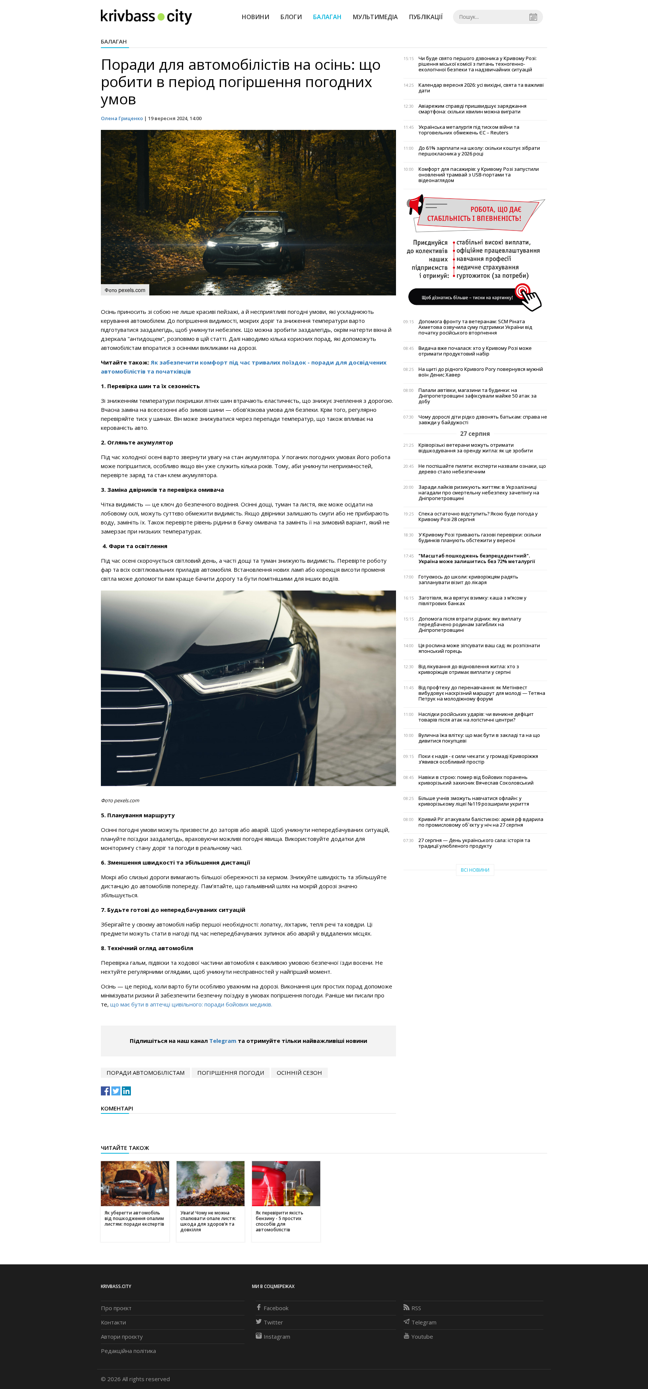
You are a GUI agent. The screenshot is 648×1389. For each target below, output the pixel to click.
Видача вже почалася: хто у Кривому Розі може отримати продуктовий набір (475, 351)
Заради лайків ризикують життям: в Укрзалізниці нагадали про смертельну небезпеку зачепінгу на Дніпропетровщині (478, 492)
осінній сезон (299, 1072)
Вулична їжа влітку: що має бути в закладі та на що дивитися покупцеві (479, 738)
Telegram (222, 1040)
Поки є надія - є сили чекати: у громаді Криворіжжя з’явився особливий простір (478, 759)
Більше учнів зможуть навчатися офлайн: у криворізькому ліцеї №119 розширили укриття (473, 801)
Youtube (422, 1336)
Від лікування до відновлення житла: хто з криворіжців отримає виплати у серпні (468, 669)
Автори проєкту (122, 1336)
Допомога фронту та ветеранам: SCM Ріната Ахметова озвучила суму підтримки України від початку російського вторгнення (475, 327)
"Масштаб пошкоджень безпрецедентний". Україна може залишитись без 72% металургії (476, 558)
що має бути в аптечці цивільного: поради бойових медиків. (191, 1004)
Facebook (276, 1308)
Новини (255, 17)
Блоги (291, 17)
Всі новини (475, 870)
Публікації (426, 17)
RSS (416, 1308)
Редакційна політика (128, 1350)
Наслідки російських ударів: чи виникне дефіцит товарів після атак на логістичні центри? (476, 717)
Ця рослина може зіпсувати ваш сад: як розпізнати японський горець (479, 648)
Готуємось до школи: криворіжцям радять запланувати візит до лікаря (468, 579)
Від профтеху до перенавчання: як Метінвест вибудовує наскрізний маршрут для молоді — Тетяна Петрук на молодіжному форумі (481, 693)
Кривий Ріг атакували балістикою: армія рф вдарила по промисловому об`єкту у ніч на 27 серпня (480, 822)
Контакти (113, 1322)
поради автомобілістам (145, 1072)
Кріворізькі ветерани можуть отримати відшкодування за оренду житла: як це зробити (475, 447)
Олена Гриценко (122, 118)
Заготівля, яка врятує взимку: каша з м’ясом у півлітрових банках (472, 600)
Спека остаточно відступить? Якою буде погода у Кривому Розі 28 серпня (478, 516)
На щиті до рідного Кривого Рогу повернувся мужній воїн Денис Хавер (480, 372)
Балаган (327, 17)
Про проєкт (116, 1308)
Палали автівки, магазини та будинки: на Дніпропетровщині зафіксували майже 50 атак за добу (477, 395)
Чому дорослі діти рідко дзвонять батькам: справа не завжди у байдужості (482, 419)
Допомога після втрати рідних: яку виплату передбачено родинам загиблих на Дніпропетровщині (469, 624)
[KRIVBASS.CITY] (146, 16)
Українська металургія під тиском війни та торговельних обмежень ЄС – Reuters (468, 130)
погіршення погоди (230, 1072)
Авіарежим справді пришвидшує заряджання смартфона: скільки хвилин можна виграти (472, 108)
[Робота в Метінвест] (475, 252)
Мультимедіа (375, 17)
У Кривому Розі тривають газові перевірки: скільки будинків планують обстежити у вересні (479, 537)
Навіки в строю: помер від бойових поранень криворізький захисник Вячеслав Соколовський (476, 780)
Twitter (273, 1322)
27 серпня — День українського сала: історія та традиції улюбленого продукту (474, 843)
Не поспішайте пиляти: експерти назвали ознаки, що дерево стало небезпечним (482, 469)
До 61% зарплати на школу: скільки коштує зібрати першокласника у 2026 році (479, 151)
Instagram (277, 1336)
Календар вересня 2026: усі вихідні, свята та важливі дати (481, 87)
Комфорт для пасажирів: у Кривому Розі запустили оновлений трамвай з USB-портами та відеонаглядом (478, 174)
